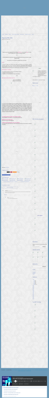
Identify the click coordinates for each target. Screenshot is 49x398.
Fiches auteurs (22, 34)
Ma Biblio (6, 34)
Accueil (3, 34)
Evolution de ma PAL (28, 34)
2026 (33, 279)
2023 (33, 287)
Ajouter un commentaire (10, 187)
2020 (33, 290)
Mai (34, 281)
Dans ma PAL (7, 167)
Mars (34, 283)
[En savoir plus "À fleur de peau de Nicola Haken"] (44, 259)
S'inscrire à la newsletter (6, 174)
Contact (33, 34)
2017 (33, 293)
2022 (33, 288)
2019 (33, 291)
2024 (33, 286)
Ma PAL (10, 34)
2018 (33, 292)
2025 (33, 285)
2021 (33, 289)
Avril (34, 282)
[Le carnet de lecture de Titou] (35, 72)
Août (34, 280)
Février (35, 284)
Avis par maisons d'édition (15, 34)
